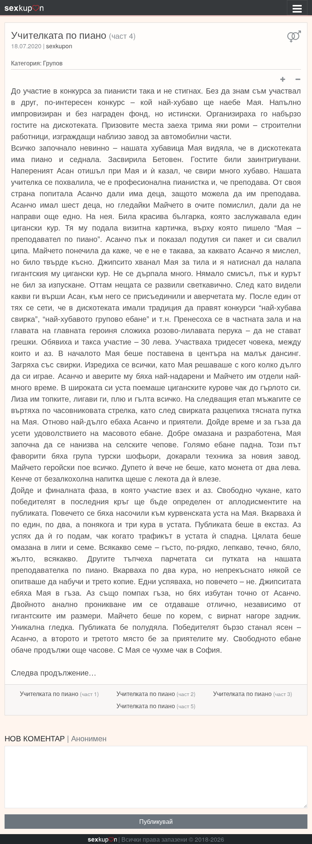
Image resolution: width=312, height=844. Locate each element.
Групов (53, 63)
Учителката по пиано (59, 693)
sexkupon (59, 45)
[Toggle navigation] (297, 7)
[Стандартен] (294, 37)
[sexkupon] (24, 7)
